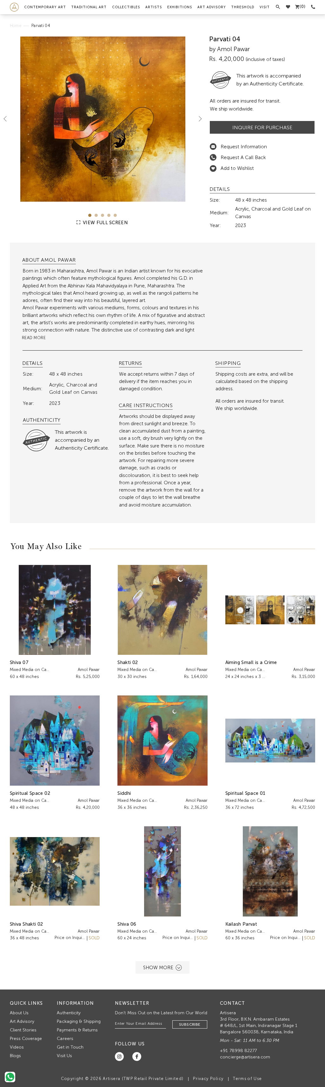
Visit (265, 7)
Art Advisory (211, 7)
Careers (65, 1038)
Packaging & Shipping (79, 1021)
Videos (17, 1047)
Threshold (242, 7)
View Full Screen (105, 222)
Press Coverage (26, 1038)
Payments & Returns (77, 1030)
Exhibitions (179, 7)
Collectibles (126, 7)
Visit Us (64, 1055)
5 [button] (115, 215)
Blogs (15, 1055)
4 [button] (108, 215)
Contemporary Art (45, 7)
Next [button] (198, 118)
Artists (153, 7)
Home (16, 25)
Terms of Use (247, 1078)
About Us (19, 1013)
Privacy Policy (208, 1078)
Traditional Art (89, 7)
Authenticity (69, 1013)
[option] (103, 119)
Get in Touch (70, 1047)
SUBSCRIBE (190, 1024)
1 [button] (89, 215)
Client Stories (23, 1030)
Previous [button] (7, 118)
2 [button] (96, 215)
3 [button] (102, 215)
